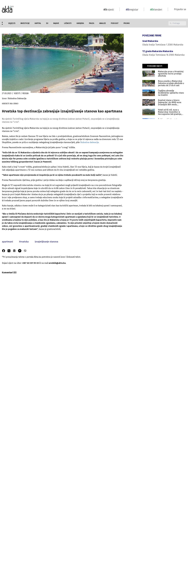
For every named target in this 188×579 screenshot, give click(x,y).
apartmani (7, 241)
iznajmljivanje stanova (46, 241)
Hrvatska (24, 241)
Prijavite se (180, 9)
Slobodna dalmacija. (89, 142)
